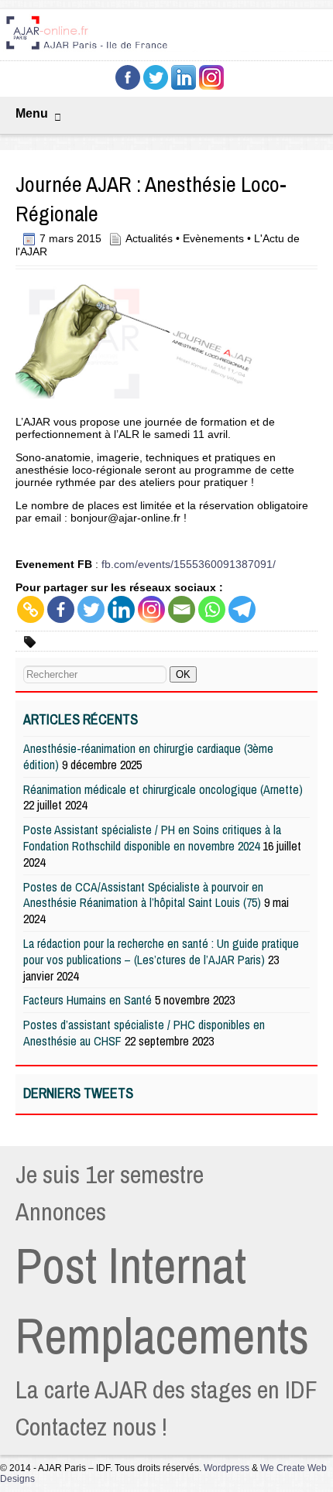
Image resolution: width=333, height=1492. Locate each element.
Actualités (149, 238)
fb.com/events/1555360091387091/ (188, 564)
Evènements (213, 238)
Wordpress (226, 1468)
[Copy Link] (30, 609)
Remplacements (162, 1335)
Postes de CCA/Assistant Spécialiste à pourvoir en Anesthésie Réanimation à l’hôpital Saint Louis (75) (143, 895)
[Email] (181, 609)
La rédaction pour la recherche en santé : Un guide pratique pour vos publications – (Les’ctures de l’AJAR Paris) (161, 951)
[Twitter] (91, 609)
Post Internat (130, 1265)
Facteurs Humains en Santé (87, 999)
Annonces (60, 1211)
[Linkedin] (121, 609)
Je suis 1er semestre (109, 1174)
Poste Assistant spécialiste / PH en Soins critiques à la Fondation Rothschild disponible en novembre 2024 (152, 837)
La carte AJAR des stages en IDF (166, 1389)
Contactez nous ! (91, 1426)
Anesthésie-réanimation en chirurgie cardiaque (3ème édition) (148, 756)
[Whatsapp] (211, 609)
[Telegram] (242, 609)
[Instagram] (151, 609)
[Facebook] (60, 609)
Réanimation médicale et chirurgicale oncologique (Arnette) (163, 789)
